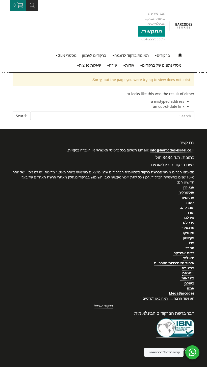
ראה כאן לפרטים (155, 298)
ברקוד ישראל (103, 305)
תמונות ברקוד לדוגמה (131, 55)
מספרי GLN (67, 55)
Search (22, 115)
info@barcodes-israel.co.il (172, 150)
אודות (129, 65)
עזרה (113, 65)
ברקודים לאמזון (94, 55)
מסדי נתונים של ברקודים (161, 65)
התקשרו (151, 31)
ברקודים (163, 55)
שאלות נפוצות (90, 65)
